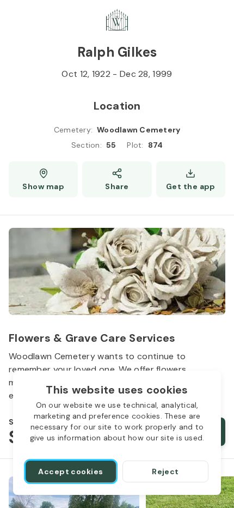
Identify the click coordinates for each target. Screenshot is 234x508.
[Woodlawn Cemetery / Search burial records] (117, 20)
